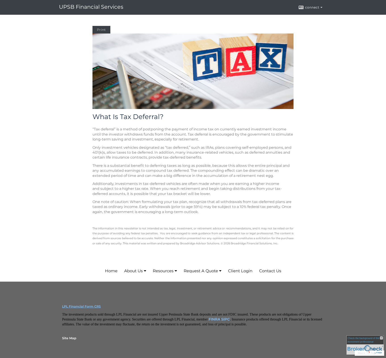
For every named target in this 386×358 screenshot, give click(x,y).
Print (101, 30)
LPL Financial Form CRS (81, 306)
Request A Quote (201, 270)
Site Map (69, 338)
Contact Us (270, 270)
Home (111, 270)
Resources (163, 270)
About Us (133, 270)
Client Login (240, 270)
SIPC (225, 319)
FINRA (214, 319)
